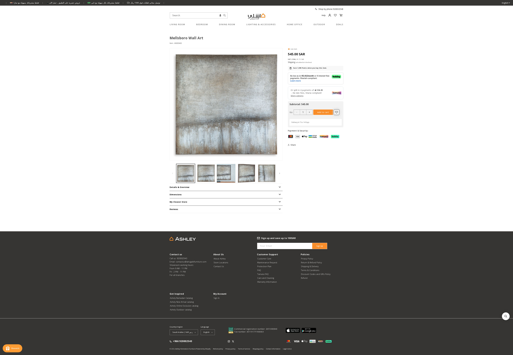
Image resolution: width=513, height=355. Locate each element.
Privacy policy (230, 349)
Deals (339, 24)
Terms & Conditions (310, 270)
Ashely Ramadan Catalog (181, 298)
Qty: (291, 112)
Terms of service (244, 349)
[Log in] (329, 15)
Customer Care (264, 258)
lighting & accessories (261, 24)
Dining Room (227, 24)
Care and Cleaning (265, 278)
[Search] (225, 15)
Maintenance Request (267, 262)
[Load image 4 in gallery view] (246, 173)
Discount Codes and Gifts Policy (316, 274)
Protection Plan (264, 266)
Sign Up (319, 246)
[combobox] (199, 15)
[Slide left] (173, 173)
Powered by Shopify (203, 349)
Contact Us (219, 266)
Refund (304, 278)
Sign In (217, 298)
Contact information (273, 349)
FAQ (259, 270)
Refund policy (218, 349)
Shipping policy (258, 349)
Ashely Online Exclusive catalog (184, 306)
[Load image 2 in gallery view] (205, 173)
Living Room (177, 24)
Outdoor (319, 24)
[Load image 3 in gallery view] (226, 173)
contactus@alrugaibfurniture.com (191, 261)
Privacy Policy (307, 258)
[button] (220, 15)
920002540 (338, 9)
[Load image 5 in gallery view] (266, 173)
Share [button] (293, 145)
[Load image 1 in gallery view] (185, 173)
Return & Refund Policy (311, 262)
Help (324, 15)
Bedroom (202, 24)
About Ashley (220, 258)
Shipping (291, 62)
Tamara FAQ (263, 274)
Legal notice (287, 349)
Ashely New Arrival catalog (182, 302)
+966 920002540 (182, 341)
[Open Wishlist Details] (335, 15)
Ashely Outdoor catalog (181, 309)
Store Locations (221, 262)
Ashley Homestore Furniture (185, 349)
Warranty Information (267, 282)
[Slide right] (280, 173)
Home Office (294, 24)
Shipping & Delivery (310, 266)
